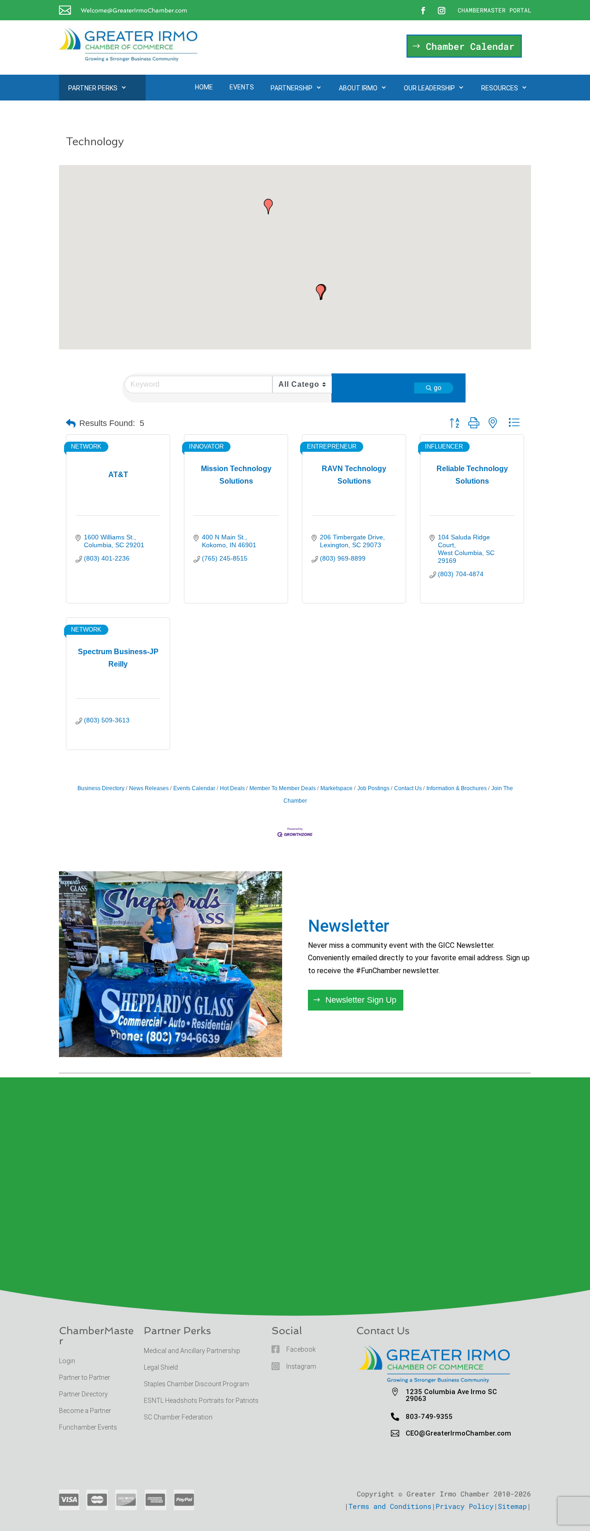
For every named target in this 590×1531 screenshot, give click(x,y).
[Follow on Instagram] (441, 10)
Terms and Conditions (389, 1506)
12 (205, 1037)
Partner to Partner (85, 1377)
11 (198, 1037)
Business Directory (100, 788)
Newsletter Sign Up (360, 1000)
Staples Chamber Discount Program (196, 1384)
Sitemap (512, 1506)
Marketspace (336, 788)
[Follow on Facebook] (423, 10)
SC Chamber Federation (178, 1417)
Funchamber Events (88, 1427)
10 (190, 1037)
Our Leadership (429, 88)
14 (221, 1037)
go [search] (438, 388)
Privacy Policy (465, 1506)
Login (67, 1361)
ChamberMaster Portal (494, 10)
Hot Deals (232, 788)
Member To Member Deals (282, 788)
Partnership (292, 88)
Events (242, 87)
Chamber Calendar (470, 46)
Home (204, 87)
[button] (268, 206)
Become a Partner (85, 1410)
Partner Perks (93, 88)
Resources (499, 88)
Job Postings (373, 788)
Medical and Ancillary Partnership (192, 1350)
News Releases (149, 788)
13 (213, 1037)
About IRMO (358, 88)
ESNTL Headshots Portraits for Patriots (201, 1400)
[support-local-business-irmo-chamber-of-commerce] (170, 1054)
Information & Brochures (456, 788)
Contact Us (408, 788)
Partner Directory (83, 1394)
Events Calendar (194, 788)
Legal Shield (161, 1367)
